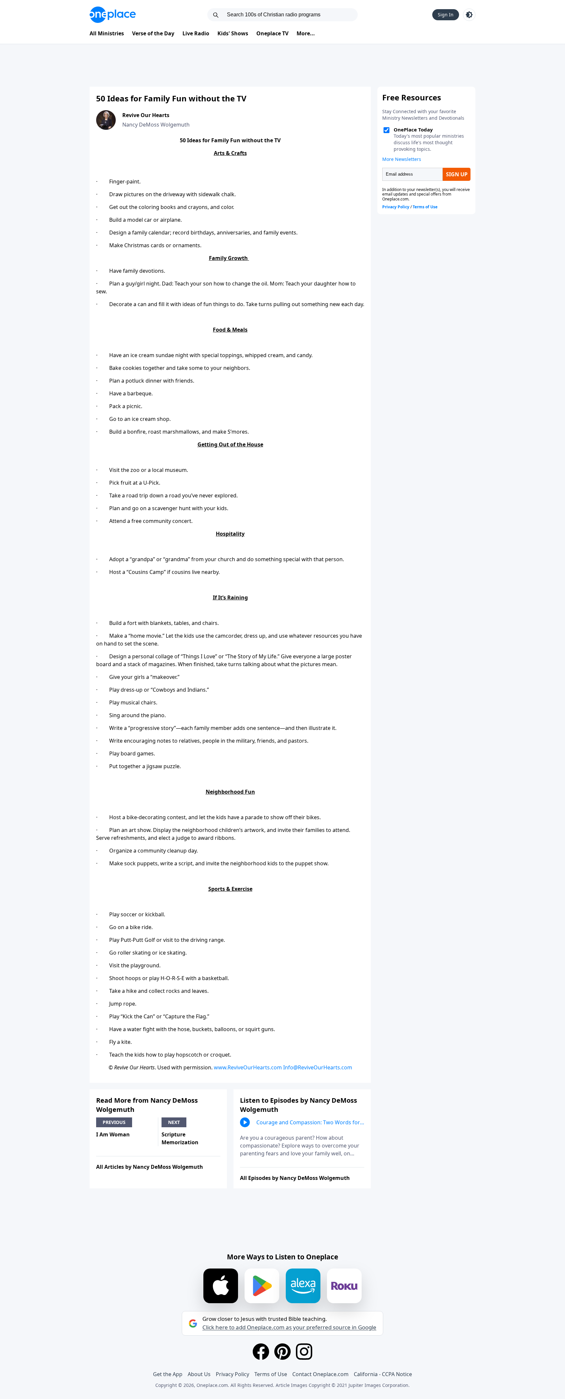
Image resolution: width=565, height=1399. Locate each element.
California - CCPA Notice (383, 1374)
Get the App (167, 1374)
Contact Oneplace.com (320, 1374)
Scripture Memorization (180, 1138)
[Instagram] (304, 1351)
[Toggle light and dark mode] (469, 15)
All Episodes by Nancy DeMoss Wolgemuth (295, 1178)
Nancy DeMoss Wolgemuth (156, 124)
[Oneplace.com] (113, 15)
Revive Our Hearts (145, 115)
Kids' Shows (232, 33)
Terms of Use (270, 1374)
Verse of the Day (153, 33)
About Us (199, 1374)
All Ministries (107, 33)
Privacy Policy (232, 1374)
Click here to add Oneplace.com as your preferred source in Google (289, 1327)
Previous (114, 1122)
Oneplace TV (272, 33)
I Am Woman (113, 1134)
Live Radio (195, 33)
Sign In (446, 14)
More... (306, 33)
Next (174, 1122)
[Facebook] (261, 1351)
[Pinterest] (282, 1351)
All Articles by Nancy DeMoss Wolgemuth (149, 1166)
